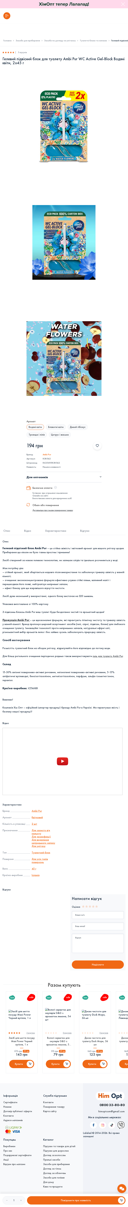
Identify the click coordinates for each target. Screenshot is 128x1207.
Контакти (8, 1115)
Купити (19, 1063)
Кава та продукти (52, 1186)
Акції (6, 1159)
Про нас (7, 1150)
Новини (7, 1106)
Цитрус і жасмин (60, 434)
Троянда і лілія (37, 434)
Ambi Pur (47, 454)
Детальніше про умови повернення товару (52, 510)
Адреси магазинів (13, 1120)
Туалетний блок (41, 852)
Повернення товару (53, 1106)
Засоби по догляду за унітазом (60, 40)
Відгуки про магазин (14, 1164)
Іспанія (36, 875)
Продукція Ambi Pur (16, 620)
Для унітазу (39, 846)
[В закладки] (97, 445)
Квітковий (37, 817)
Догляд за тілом (52, 1168)
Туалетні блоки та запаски (93, 40)
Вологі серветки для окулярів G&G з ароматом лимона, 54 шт (58, 1041)
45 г (34, 868)
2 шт (34, 823)
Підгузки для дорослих (56, 1150)
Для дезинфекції (41, 836)
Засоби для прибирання (28, 40)
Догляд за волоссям (54, 1155)
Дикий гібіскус (78, 427)
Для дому (48, 1182)
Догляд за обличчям (54, 1173)
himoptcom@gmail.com (111, 1111)
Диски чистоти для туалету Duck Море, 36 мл (95, 1041)
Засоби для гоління (53, 1177)
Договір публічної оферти (17, 1111)
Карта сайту (49, 1111)
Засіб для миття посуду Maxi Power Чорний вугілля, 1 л (22, 1041)
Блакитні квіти (56, 427)
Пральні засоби (51, 1159)
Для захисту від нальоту (41, 832)
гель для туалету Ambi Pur (108, 656)
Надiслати (98, 964)
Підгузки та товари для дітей (59, 1146)
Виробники (9, 1146)
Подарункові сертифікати (17, 1155)
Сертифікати (10, 1102)
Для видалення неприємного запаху (43, 841)
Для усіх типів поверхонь (40, 860)
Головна (7, 40)
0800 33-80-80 (112, 1104)
